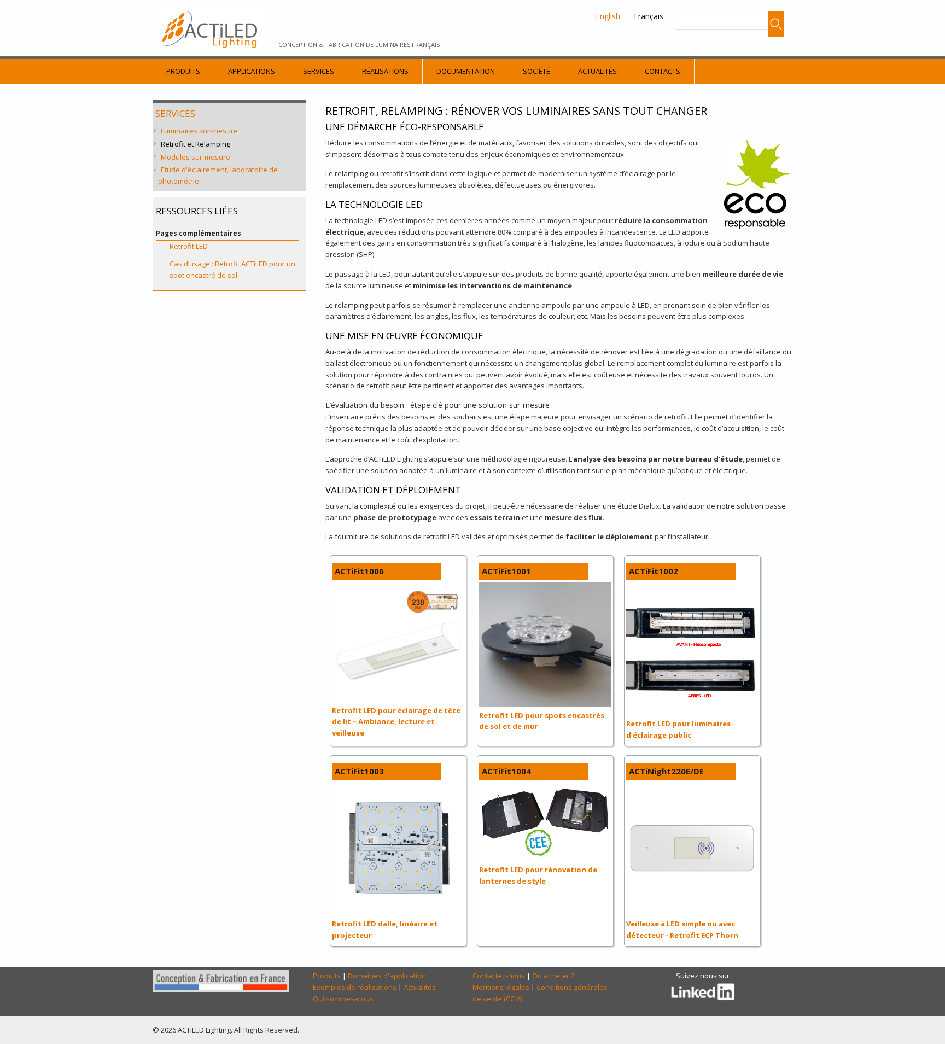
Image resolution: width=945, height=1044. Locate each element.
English (608, 16)
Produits (183, 71)
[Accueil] (211, 28)
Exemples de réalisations (354, 987)
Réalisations (385, 71)
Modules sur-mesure (195, 157)
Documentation (465, 71)
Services (318, 71)
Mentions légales (500, 987)
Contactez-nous (498, 976)
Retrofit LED (189, 246)
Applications (251, 71)
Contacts (662, 71)
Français (648, 16)
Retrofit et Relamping (195, 144)
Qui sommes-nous (343, 999)
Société (536, 71)
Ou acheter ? (553, 976)
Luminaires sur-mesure (199, 131)
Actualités (597, 71)
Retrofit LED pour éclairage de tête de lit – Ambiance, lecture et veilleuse (396, 721)
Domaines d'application (387, 976)
